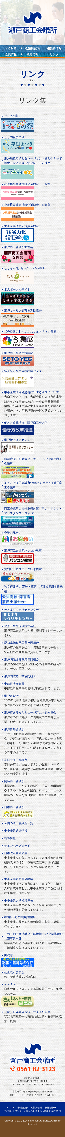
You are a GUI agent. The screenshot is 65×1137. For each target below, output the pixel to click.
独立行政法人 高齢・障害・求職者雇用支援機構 (33, 589)
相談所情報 (54, 48)
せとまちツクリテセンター (21, 609)
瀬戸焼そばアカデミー (18, 439)
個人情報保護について (51, 1111)
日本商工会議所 (14, 807)
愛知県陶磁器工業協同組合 (21, 642)
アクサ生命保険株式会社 (20, 626)
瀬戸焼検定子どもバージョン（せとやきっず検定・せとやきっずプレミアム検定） (33, 161)
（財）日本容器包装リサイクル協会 (27, 1011)
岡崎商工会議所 (14, 781)
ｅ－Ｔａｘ (11, 984)
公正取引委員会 (14, 972)
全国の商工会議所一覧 (18, 823)
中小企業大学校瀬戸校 (18, 900)
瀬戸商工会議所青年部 (18, 352)
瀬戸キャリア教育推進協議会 (23, 310)
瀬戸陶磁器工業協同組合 (20, 676)
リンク (54, 54)
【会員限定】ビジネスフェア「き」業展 (30, 331)
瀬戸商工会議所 (32, 23)
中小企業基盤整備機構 (18, 879)
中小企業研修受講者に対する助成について (31, 392)
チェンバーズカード (17, 845)
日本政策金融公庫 (15, 853)
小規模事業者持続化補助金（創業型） (28, 204)
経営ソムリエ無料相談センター (24, 371)
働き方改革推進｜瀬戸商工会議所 (25, 422)
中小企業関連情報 (15, 830)
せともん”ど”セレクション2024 (24, 268)
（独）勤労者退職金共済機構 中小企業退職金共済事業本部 (33, 936)
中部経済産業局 (14, 683)
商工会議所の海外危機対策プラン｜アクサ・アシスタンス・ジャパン (33, 511)
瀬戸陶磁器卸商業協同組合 (21, 659)
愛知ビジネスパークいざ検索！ (24, 569)
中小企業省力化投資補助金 (21, 226)
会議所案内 (32, 48)
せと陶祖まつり (14, 137)
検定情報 (32, 54)
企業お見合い (12, 532)
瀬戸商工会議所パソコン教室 (23, 550)
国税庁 (8, 955)
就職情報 (10, 838)
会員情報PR (50, 1107)
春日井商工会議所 (15, 759)
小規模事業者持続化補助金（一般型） (28, 184)
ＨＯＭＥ (11, 48)
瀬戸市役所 (11, 695)
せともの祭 (11, 115)
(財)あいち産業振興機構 (19, 917)
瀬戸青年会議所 (14, 729)
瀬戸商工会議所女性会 (18, 247)
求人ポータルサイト (17, 289)
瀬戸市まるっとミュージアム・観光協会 (30, 712)
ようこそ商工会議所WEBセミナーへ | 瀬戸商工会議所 (33, 485)
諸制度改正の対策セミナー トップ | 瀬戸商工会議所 (33, 461)
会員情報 (11, 54)
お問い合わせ (30, 1111)
